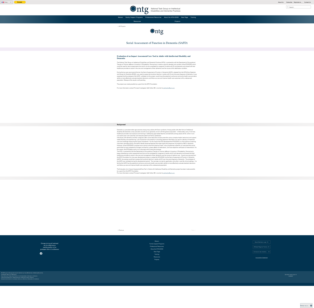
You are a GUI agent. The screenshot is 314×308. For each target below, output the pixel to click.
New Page (157, 251)
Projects (156, 259)
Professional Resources (157, 246)
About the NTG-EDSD (157, 249)
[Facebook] (41, 253)
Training (157, 254)
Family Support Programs (157, 244)
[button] (193, 17)
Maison (157, 241)
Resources (157, 257)
